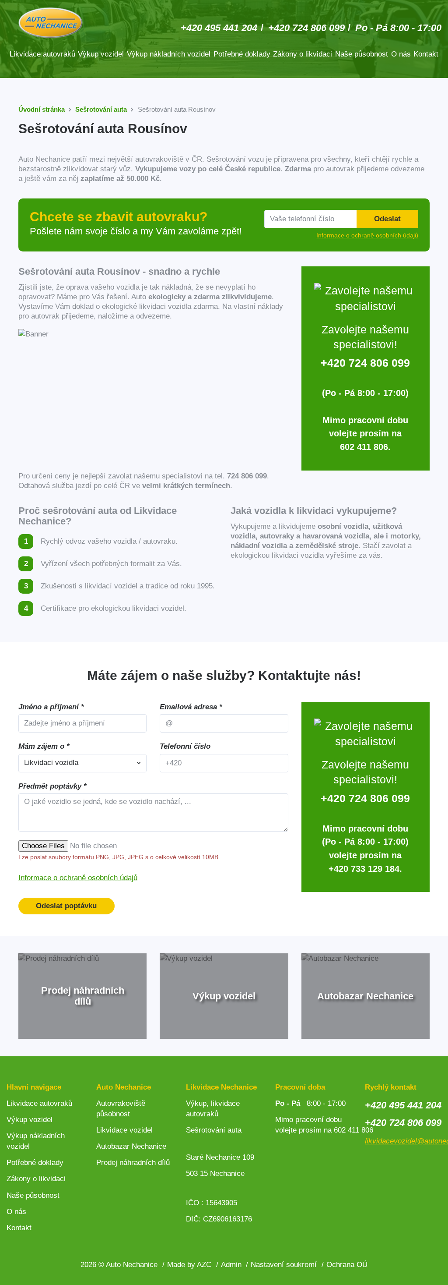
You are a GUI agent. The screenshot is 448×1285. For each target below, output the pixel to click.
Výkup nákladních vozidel (168, 54)
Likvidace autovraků (42, 54)
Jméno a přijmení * (51, 707)
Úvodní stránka (41, 109)
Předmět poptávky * (52, 786)
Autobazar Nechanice (131, 1146)
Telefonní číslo (185, 746)
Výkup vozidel (101, 54)
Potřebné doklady (242, 54)
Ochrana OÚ (347, 1264)
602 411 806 (364, 447)
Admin (231, 1264)
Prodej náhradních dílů (133, 1162)
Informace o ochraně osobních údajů (77, 878)
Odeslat (387, 219)
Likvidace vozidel (124, 1130)
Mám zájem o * (44, 746)
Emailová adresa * (191, 707)
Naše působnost (361, 54)
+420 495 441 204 (219, 27)
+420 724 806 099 (306, 27)
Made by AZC (189, 1264)
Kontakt (425, 54)
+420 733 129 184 (364, 869)
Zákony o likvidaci (302, 54)
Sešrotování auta (101, 109)
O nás (401, 54)
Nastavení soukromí (284, 1264)
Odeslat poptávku (66, 906)
